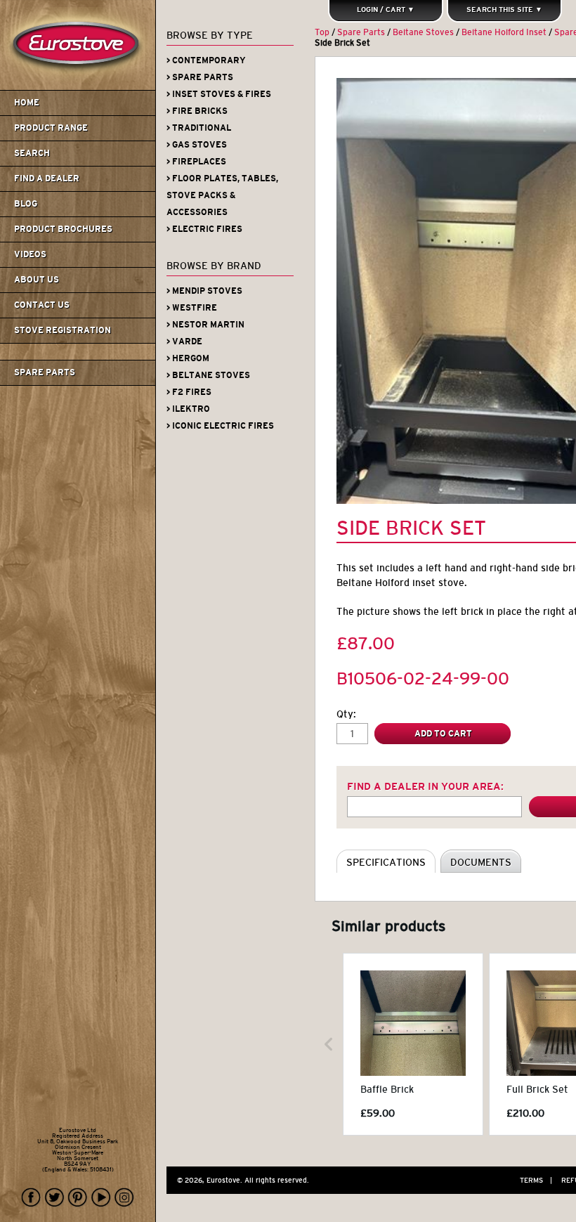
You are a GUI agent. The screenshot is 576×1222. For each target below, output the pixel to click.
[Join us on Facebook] (31, 1198)
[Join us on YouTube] (101, 1198)
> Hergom (187, 358)
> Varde (184, 341)
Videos (30, 254)
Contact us (42, 305)
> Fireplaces (196, 162)
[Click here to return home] (79, 87)
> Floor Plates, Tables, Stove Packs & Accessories (222, 195)
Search (32, 153)
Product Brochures (63, 229)
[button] (329, 1044)
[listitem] (413, 1044)
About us (36, 280)
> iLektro (188, 409)
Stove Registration (62, 330)
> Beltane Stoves (208, 375)
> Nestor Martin (205, 325)
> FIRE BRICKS (197, 111)
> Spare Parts (199, 77)
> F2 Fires (188, 392)
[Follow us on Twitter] (54, 1198)
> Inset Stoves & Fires (218, 94)
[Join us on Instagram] (124, 1198)
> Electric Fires (204, 229)
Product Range (51, 128)
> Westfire (191, 308)
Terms (536, 1180)
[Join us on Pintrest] (78, 1198)
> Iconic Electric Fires (220, 426)
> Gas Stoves (196, 145)
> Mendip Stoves (204, 291)
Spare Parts (44, 372)
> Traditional (198, 128)
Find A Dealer (46, 178)
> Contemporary (206, 60)
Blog (25, 204)
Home (26, 103)
